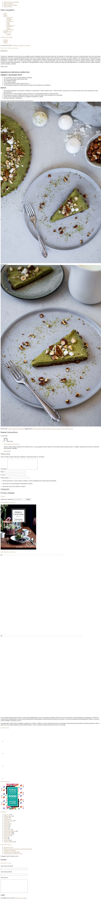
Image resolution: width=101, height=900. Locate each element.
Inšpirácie (6, 823)
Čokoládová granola (10, 850)
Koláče (10, 429)
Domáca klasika (8, 820)
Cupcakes (7, 819)
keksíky (49, 429)
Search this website (6, 499)
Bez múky (7, 814)
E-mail (3, 475)
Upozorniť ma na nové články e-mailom (14, 486)
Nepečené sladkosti (18, 429)
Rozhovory (7, 835)
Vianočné (6, 840)
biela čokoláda (36, 429)
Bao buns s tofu (8, 847)
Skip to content (8, 3)
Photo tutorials (8, 834)
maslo (63, 429)
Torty (5, 838)
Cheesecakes (8, 816)
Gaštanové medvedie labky (12, 852)
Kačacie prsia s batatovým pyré (13, 853)
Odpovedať (7, 451)
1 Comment (27, 45)
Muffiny (6, 828)
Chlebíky (6, 817)
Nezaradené (7, 832)
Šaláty (5, 837)
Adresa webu (4, 478)
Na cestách (7, 829)
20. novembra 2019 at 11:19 (11, 444)
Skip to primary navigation (11, 2)
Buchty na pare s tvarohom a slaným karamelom (18, 849)
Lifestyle (6, 826)
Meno (3, 472)
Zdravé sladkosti (8, 841)
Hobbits (43, 429)
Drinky (5, 822)
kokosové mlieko (56, 429)
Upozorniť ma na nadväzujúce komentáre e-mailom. (18, 483)
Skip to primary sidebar (10, 5)
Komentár (4, 469)
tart (72, 429)
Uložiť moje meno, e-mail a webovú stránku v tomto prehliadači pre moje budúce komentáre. (29, 481)
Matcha (68, 429)
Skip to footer (8, 6)
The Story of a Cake (6, 37)
